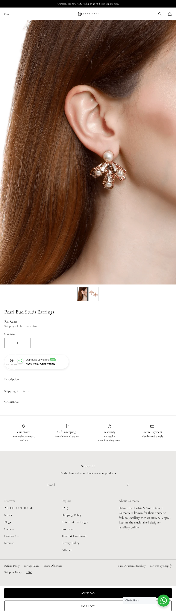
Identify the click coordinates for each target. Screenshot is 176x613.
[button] (159, 14)
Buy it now (88, 605)
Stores (8, 515)
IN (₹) (29, 572)
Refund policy (12, 565)
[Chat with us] (164, 601)
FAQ (65, 508)
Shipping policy (13, 572)
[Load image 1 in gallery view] (82, 294)
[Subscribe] (123, 485)
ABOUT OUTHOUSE (18, 508)
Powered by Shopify (161, 565)
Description (11, 379)
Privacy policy (31, 565)
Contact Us (11, 536)
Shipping (9, 326)
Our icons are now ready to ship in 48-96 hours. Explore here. (88, 3)
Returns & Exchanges (75, 522)
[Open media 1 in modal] (88, 152)
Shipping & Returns (16, 391)
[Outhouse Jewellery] (88, 14)
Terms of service (52, 565)
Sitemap (9, 543)
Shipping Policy (72, 515)
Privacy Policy (70, 543)
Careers (9, 529)
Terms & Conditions (74, 536)
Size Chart (68, 529)
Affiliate (67, 550)
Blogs (7, 522)
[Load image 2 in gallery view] (93, 294)
